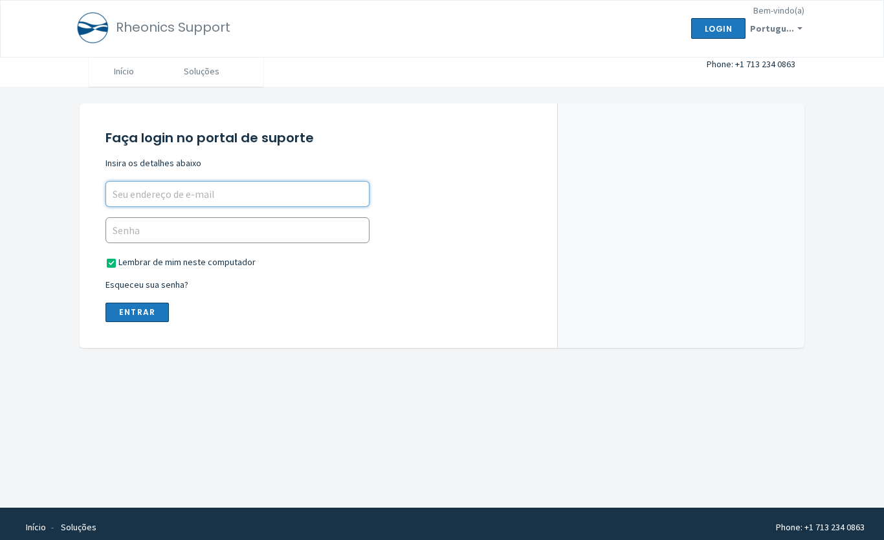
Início (124, 71)
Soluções (201, 71)
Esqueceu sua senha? (146, 284)
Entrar (137, 312)
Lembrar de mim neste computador (187, 262)
